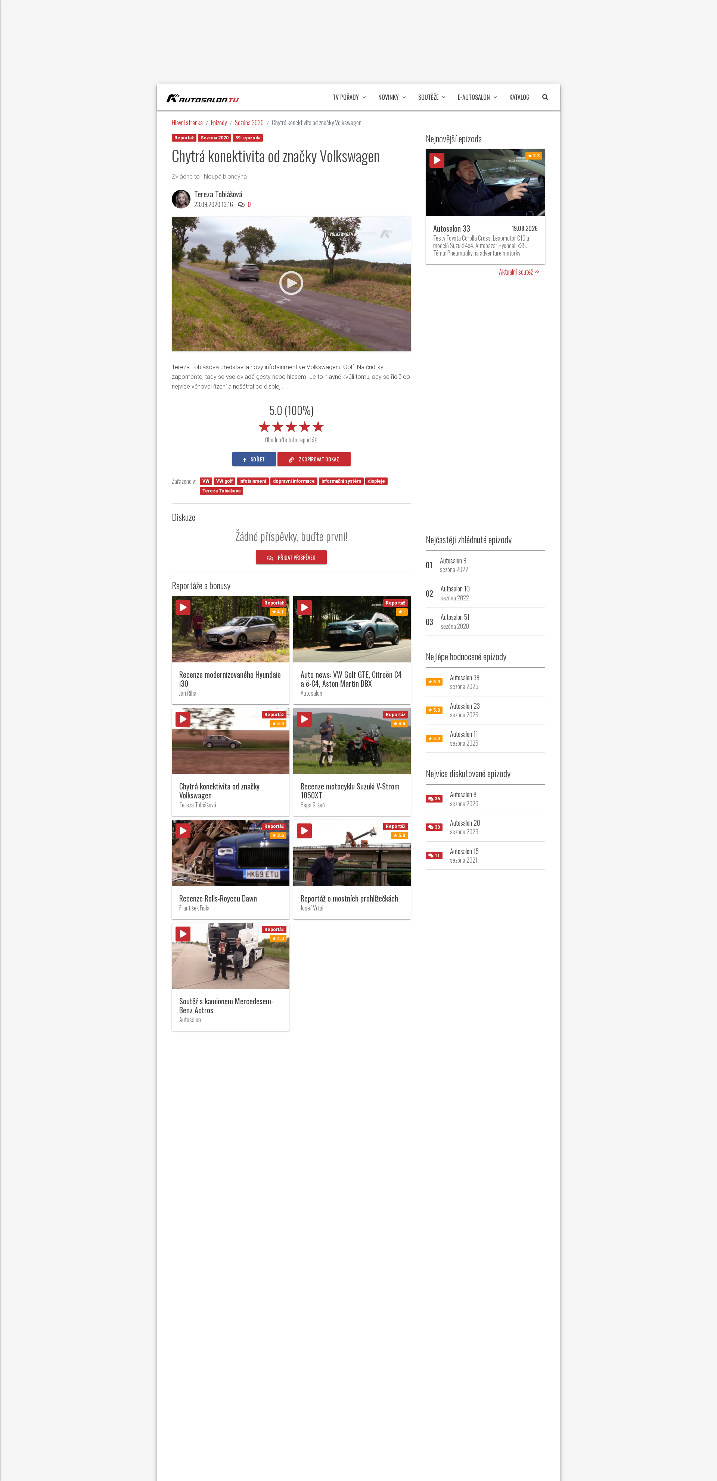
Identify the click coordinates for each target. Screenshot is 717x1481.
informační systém (341, 481)
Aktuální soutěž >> (519, 271)
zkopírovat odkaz (318, 459)
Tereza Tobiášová (221, 491)
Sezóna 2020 (249, 122)
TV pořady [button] (346, 97)
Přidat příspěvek (296, 557)
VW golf (224, 481)
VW (205, 481)
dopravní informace (294, 481)
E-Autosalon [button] (474, 97)
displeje (376, 481)
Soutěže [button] (428, 97)
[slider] (291, 425)
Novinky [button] (388, 97)
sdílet (257, 459)
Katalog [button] (519, 97)
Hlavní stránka (187, 122)
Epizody (219, 122)
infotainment (252, 481)
